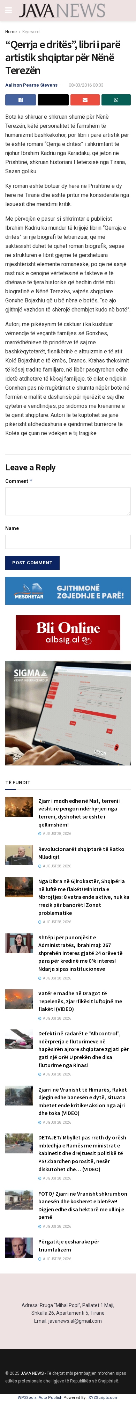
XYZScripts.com (104, 1397)
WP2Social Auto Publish (40, 1397)
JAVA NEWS (32, 1373)
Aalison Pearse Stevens (31, 85)
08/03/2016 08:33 (86, 85)
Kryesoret (31, 31)
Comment (19, 481)
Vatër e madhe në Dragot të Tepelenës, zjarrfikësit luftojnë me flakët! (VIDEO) (80, 1001)
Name (12, 528)
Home (11, 31)
